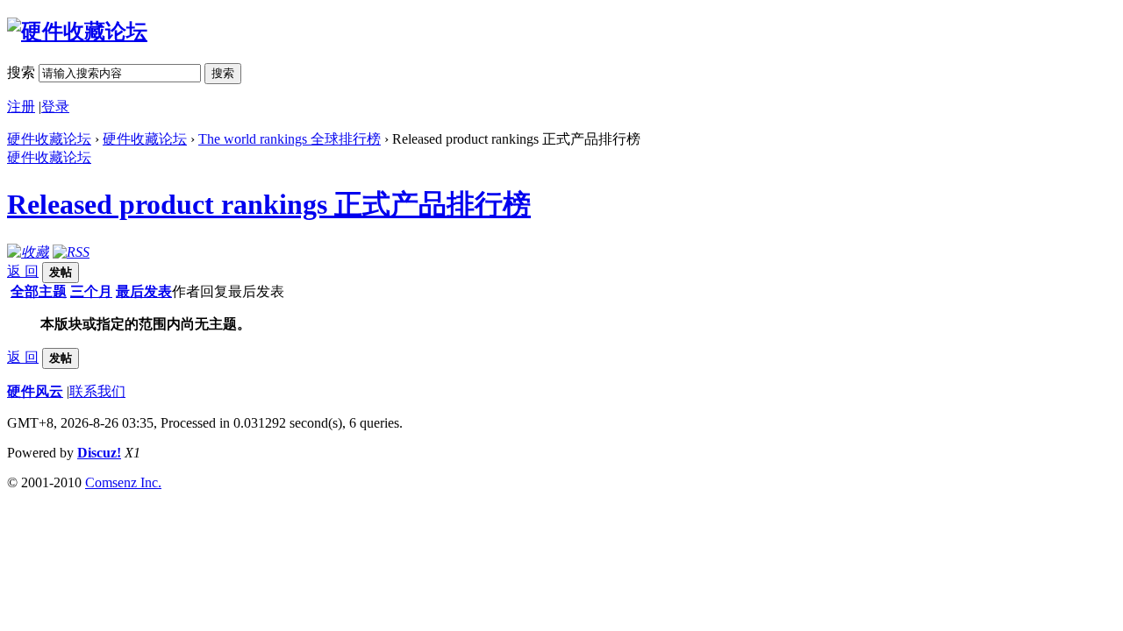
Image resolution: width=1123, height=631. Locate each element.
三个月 (91, 291)
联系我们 (97, 391)
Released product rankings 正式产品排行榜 (269, 204)
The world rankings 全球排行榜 (289, 138)
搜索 (21, 72)
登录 (55, 106)
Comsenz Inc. (123, 482)
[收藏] (28, 252)
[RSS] (71, 252)
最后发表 (144, 291)
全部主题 (39, 291)
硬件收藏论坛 (49, 138)
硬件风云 (35, 391)
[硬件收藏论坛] (77, 31)
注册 (21, 106)
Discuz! (99, 452)
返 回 (23, 271)
